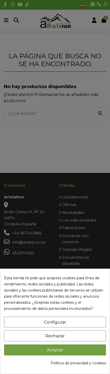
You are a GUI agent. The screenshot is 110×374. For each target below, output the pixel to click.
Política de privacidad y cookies (78, 363)
